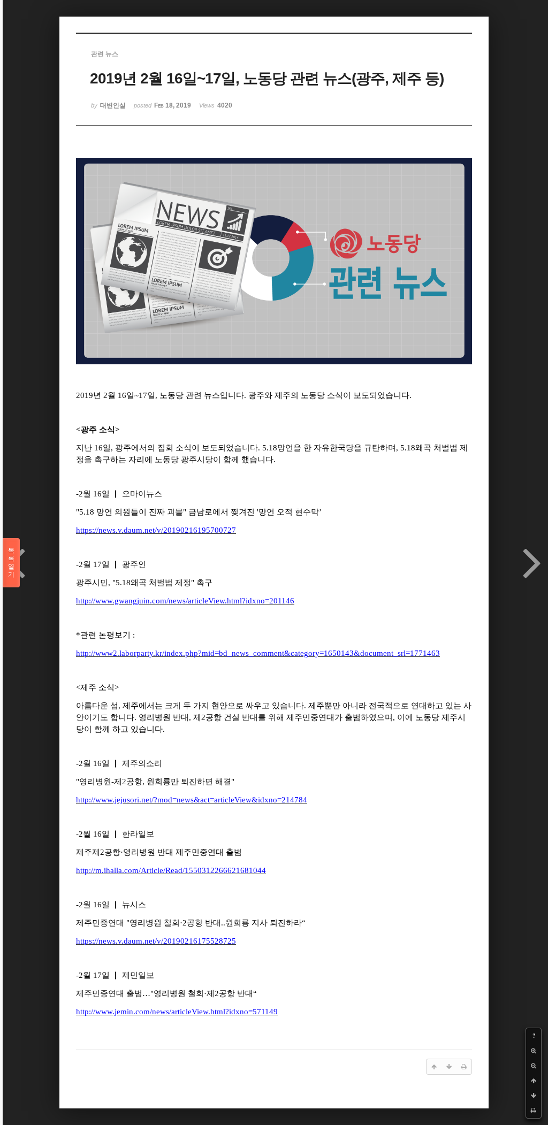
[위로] (533, 1080)
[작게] (533, 1065)
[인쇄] (533, 1110)
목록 (11, 562)
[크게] (533, 1050)
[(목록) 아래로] (533, 1095)
